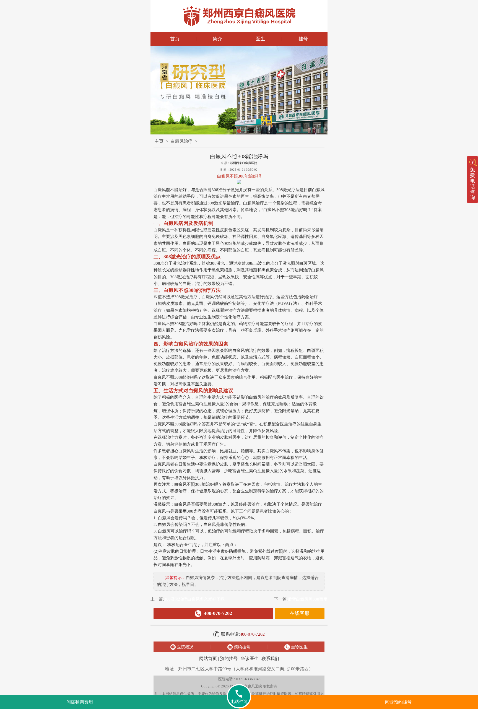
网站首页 (208, 658)
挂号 (303, 39)
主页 (159, 141)
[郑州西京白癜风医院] (239, 16)
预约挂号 (229, 658)
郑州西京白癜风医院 (243, 163)
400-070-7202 (243, 634)
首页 (175, 39)
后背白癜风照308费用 (308, 599)
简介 (217, 39)
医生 (260, 39)
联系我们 (270, 658)
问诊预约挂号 (398, 702)
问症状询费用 (79, 702)
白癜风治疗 (181, 141)
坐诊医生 (249, 658)
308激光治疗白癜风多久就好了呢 (194, 599)
